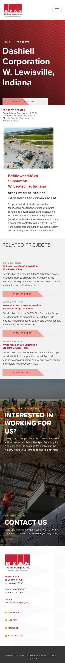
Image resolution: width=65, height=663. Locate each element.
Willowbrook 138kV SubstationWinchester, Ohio (20, 268)
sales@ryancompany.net (17, 602)
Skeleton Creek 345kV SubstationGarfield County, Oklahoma (21, 307)
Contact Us (15, 636)
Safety (12, 620)
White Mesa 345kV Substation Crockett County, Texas (19, 346)
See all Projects (25, 102)
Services (13, 612)
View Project (22, 294)
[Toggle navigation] (57, 10)
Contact (10, 606)
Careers (13, 628)
